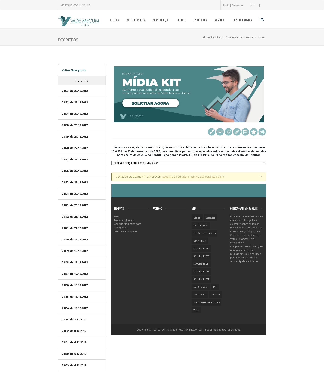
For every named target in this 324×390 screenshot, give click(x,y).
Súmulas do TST (201, 256)
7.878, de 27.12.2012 (75, 148)
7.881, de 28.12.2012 (75, 113)
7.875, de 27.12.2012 (75, 182)
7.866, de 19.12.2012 (75, 285)
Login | (227, 5)
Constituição (161, 20)
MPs (215, 286)
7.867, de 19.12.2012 (75, 273)
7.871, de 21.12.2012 (75, 228)
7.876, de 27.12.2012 (75, 171)
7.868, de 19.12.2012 (75, 262)
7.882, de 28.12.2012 (75, 102)
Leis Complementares (205, 233)
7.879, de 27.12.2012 (75, 136)
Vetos (196, 309)
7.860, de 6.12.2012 (74, 354)
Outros (114, 20)
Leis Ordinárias (242, 20)
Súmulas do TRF (201, 279)
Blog (116, 216)
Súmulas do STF (201, 248)
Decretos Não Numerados (207, 302)
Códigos (182, 20)
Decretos (251, 37)
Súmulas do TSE (201, 271)
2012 (262, 37)
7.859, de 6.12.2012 (74, 365)
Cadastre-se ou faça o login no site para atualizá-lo (193, 176)
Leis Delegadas (201, 225)
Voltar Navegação (74, 70)
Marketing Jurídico (124, 220)
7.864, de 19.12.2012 (75, 308)
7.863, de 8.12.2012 (74, 319)
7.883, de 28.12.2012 (75, 91)
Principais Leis (136, 20)
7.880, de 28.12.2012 (75, 125)
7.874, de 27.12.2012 (75, 193)
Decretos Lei (200, 294)
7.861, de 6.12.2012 (74, 342)
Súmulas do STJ (201, 263)
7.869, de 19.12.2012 (75, 251)
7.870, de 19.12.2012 (75, 239)
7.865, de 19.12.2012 (75, 296)
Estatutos (200, 20)
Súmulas (219, 20)
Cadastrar (237, 5)
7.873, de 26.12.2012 (75, 205)
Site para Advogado (125, 231)
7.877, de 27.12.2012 (75, 159)
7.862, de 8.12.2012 (74, 331)
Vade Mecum (235, 37)
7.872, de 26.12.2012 (75, 216)
